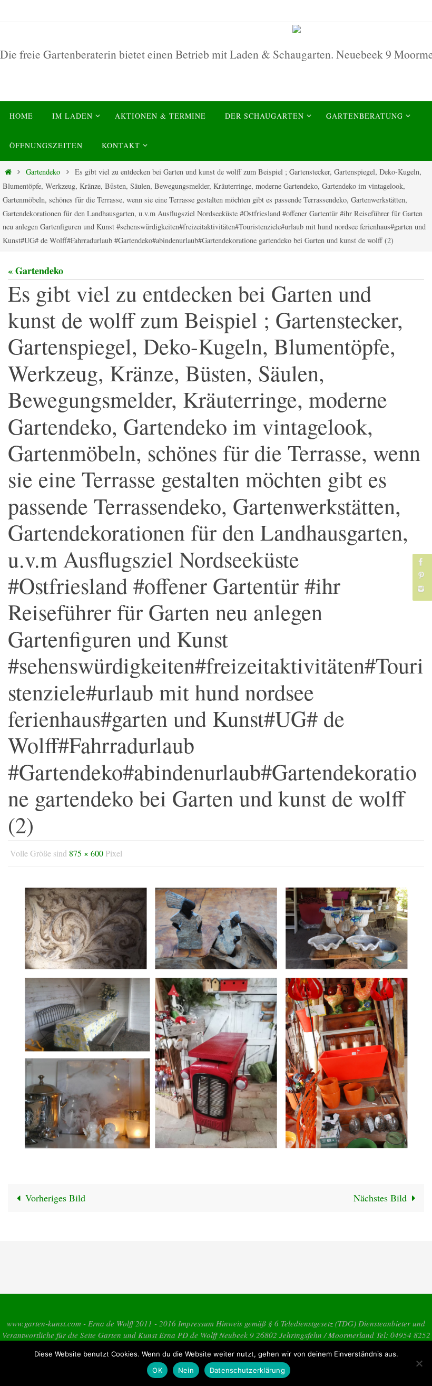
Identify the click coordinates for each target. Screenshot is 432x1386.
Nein (186, 1370)
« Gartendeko (35, 270)
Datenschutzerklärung (247, 1370)
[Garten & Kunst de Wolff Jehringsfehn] (360, 29)
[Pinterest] (421, 575)
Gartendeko (43, 172)
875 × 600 (86, 851)
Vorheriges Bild (55, 1194)
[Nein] (419, 1363)
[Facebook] (421, 562)
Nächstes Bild (380, 1194)
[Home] (8, 172)
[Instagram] (421, 589)
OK (157, 1370)
